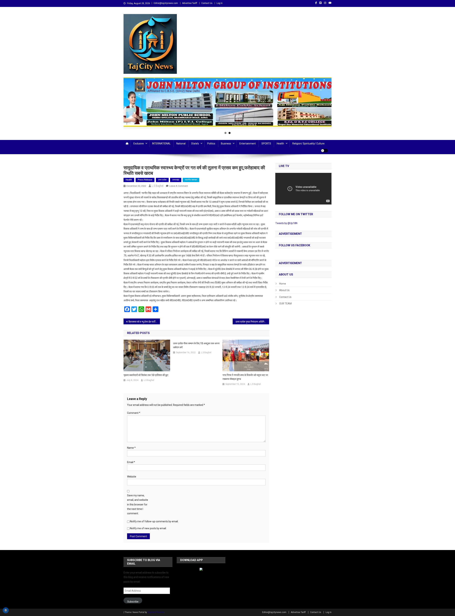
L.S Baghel (157, 185)
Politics (211, 143)
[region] (227, 103)
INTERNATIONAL (161, 143)
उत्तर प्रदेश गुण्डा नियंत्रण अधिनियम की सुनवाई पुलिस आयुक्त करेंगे (252, 321)
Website (131, 476)
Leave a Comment (178, 186)
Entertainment (247, 143)
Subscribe (132, 601)
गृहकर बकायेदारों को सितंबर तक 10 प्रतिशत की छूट (146, 375)
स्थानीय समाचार (191, 180)
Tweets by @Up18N (286, 223)
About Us (284, 290)
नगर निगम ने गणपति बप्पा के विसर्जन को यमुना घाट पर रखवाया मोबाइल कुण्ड (245, 377)
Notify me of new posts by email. (148, 528)
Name (131, 447)
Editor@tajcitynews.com (166, 3)
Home (282, 283)
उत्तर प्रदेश (162, 180)
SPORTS (266, 143)
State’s (195, 143)
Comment (133, 412)
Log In (220, 3)
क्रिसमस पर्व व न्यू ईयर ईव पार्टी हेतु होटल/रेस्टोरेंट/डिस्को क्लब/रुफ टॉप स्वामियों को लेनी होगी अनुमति (144, 321)
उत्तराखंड (175, 180)
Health (280, 143)
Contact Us (206, 3)
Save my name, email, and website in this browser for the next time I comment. (137, 504)
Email (131, 462)
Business (226, 143)
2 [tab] (230, 133)
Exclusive (138, 143)
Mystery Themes (156, 612)
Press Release (145, 180)
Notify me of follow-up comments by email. (154, 521)
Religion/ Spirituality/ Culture (308, 143)
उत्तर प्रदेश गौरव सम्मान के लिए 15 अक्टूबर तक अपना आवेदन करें (196, 345)
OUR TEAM (285, 303)
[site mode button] (324, 150)
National (181, 143)
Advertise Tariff (189, 3)
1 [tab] (225, 133)
